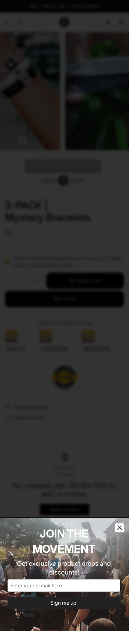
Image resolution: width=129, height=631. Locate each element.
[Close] (119, 527)
